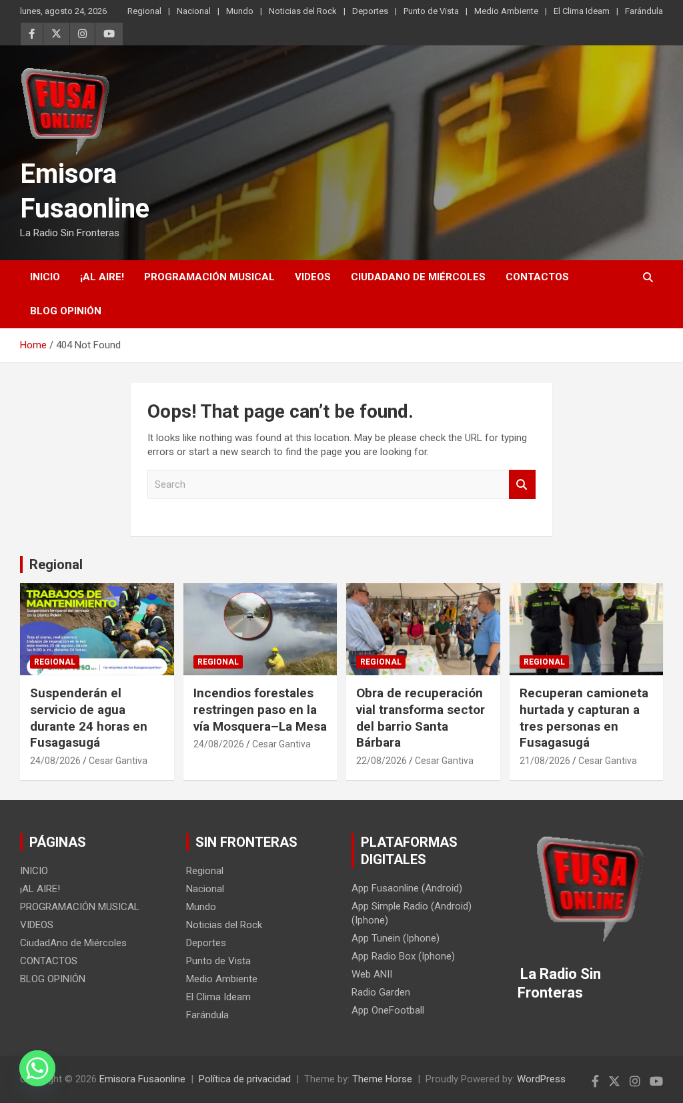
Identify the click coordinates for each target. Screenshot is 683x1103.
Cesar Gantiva (118, 760)
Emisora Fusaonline (142, 1079)
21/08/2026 (545, 760)
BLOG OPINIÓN (65, 311)
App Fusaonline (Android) (407, 888)
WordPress (541, 1079)
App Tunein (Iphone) (396, 938)
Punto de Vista (431, 11)
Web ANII (372, 974)
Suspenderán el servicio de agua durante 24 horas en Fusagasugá (88, 717)
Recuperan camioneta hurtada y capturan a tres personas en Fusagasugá (584, 717)
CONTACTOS (537, 277)
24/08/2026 (55, 760)
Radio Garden (381, 992)
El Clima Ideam (582, 11)
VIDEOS (313, 277)
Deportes (370, 11)
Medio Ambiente (506, 11)
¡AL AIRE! (102, 277)
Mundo (239, 11)
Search (522, 485)
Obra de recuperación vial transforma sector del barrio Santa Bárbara (420, 717)
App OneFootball (388, 1010)
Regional (144, 11)
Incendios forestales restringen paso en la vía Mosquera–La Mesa (260, 709)
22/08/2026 (381, 760)
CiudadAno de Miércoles (418, 277)
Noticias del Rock (303, 11)
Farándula (644, 11)
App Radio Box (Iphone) (403, 956)
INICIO (45, 277)
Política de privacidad (245, 1079)
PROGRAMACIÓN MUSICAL (209, 277)
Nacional (194, 11)
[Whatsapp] (37, 1068)
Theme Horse (382, 1079)
